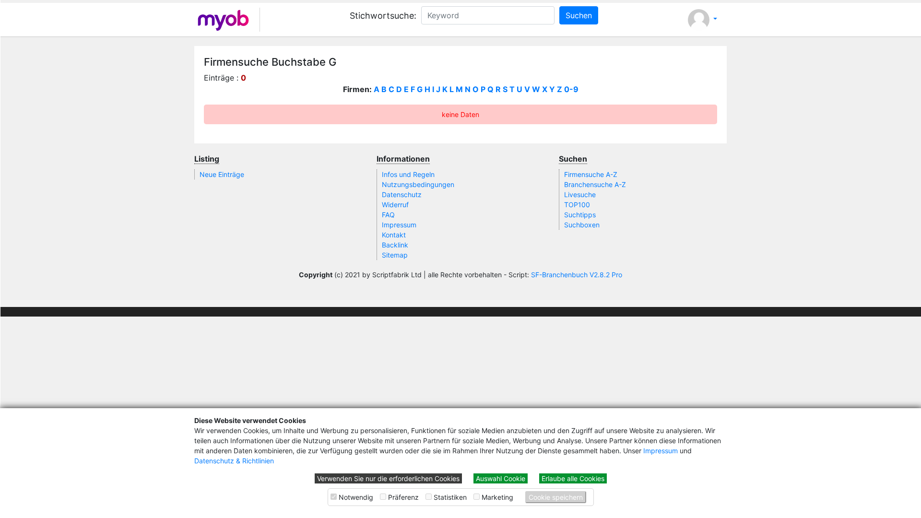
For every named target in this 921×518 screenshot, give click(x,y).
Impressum (660, 451)
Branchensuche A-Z (595, 184)
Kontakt (394, 235)
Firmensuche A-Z (590, 174)
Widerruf (395, 204)
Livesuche (580, 194)
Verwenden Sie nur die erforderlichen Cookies (388, 478)
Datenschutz (402, 194)
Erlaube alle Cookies (573, 478)
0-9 (571, 89)
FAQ (388, 215)
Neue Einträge (222, 174)
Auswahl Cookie (500, 478)
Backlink (395, 245)
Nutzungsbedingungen (418, 184)
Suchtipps (580, 215)
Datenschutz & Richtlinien (234, 461)
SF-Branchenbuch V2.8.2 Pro (576, 275)
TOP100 (577, 204)
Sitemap (395, 255)
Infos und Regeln (408, 174)
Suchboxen (582, 225)
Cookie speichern (556, 497)
